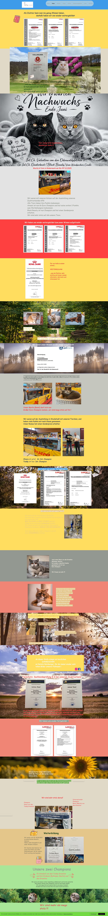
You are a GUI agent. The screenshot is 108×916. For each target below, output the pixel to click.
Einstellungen (93, 914)
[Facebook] (79, 669)
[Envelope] (32, 76)
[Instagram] (76, 669)
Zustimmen (101, 914)
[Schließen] (106, 914)
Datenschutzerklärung (68, 913)
